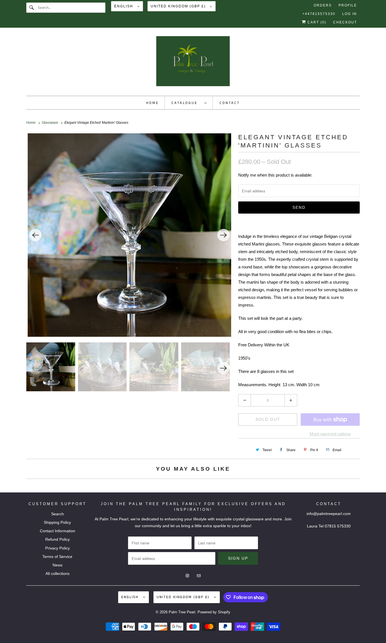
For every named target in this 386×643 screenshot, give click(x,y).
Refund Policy (57, 539)
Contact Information (57, 531)
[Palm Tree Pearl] (193, 63)
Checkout (345, 22)
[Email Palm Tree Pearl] (354, 42)
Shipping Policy (57, 522)
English (124, 6)
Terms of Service (57, 556)
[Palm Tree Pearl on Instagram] (344, 42)
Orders (323, 5)
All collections (57, 573)
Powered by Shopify (214, 612)
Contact (230, 103)
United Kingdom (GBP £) (179, 6)
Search (57, 514)
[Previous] (35, 235)
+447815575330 (318, 14)
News (57, 565)
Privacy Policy (57, 548)
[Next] (223, 235)
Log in (349, 14)
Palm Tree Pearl (182, 612)
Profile (348, 5)
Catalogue (186, 103)
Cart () (316, 22)
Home (152, 103)
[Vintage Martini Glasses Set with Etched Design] (129, 235)
